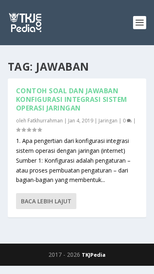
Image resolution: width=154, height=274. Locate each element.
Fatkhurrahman (45, 120)
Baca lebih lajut (46, 201)
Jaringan (108, 120)
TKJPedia (94, 254)
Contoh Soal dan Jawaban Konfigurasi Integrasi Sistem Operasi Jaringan (71, 99)
